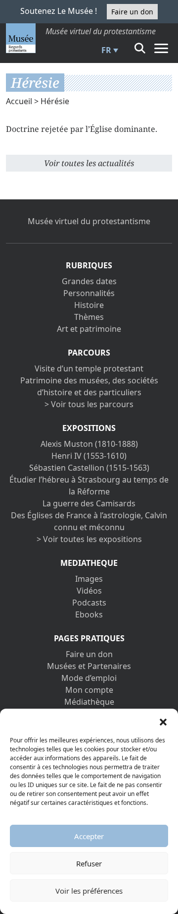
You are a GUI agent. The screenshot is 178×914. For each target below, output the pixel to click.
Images (89, 578)
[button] (163, 721)
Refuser (89, 863)
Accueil (19, 101)
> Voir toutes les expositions (89, 539)
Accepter (89, 836)
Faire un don (132, 11)
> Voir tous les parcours (89, 404)
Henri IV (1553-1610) (89, 455)
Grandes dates (89, 281)
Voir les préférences (89, 891)
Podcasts (89, 602)
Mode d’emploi (89, 677)
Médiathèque (89, 701)
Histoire (89, 305)
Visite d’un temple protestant (89, 368)
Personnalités (89, 293)
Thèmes (89, 316)
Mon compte (89, 689)
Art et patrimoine (89, 328)
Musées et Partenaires (89, 666)
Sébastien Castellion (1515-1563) (89, 467)
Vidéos (89, 590)
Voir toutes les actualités (89, 163)
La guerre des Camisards (89, 503)
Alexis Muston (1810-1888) (89, 443)
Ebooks (89, 614)
